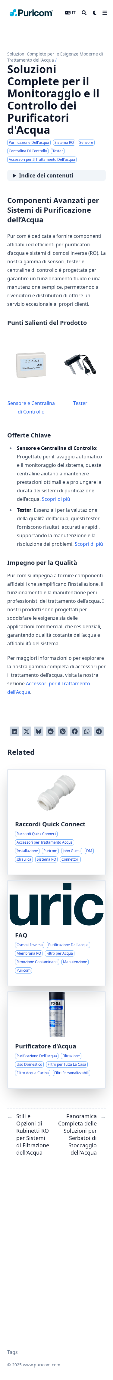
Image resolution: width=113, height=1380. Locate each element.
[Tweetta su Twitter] (26, 731)
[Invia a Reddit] (50, 731)
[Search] (84, 12)
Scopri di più (56, 499)
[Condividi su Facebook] (75, 731)
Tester (80, 403)
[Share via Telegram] (99, 731)
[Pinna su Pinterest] (62, 731)
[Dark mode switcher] (95, 12)
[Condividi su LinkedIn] (14, 731)
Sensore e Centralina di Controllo (31, 407)
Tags (12, 1352)
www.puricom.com (41, 1365)
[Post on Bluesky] (38, 731)
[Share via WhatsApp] (87, 731)
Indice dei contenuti (46, 175)
